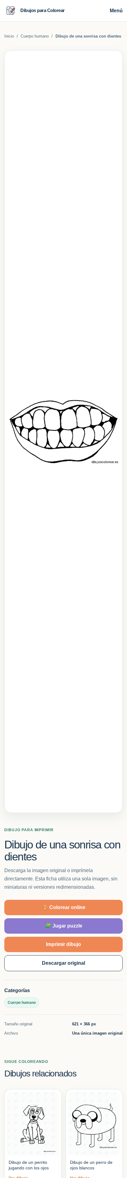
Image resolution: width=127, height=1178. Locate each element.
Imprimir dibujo (63, 944)
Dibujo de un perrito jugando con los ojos (29, 1165)
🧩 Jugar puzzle (63, 925)
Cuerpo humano (35, 36)
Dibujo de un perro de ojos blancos (91, 1165)
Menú (116, 10)
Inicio (9, 36)
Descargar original (63, 963)
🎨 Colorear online (63, 907)
